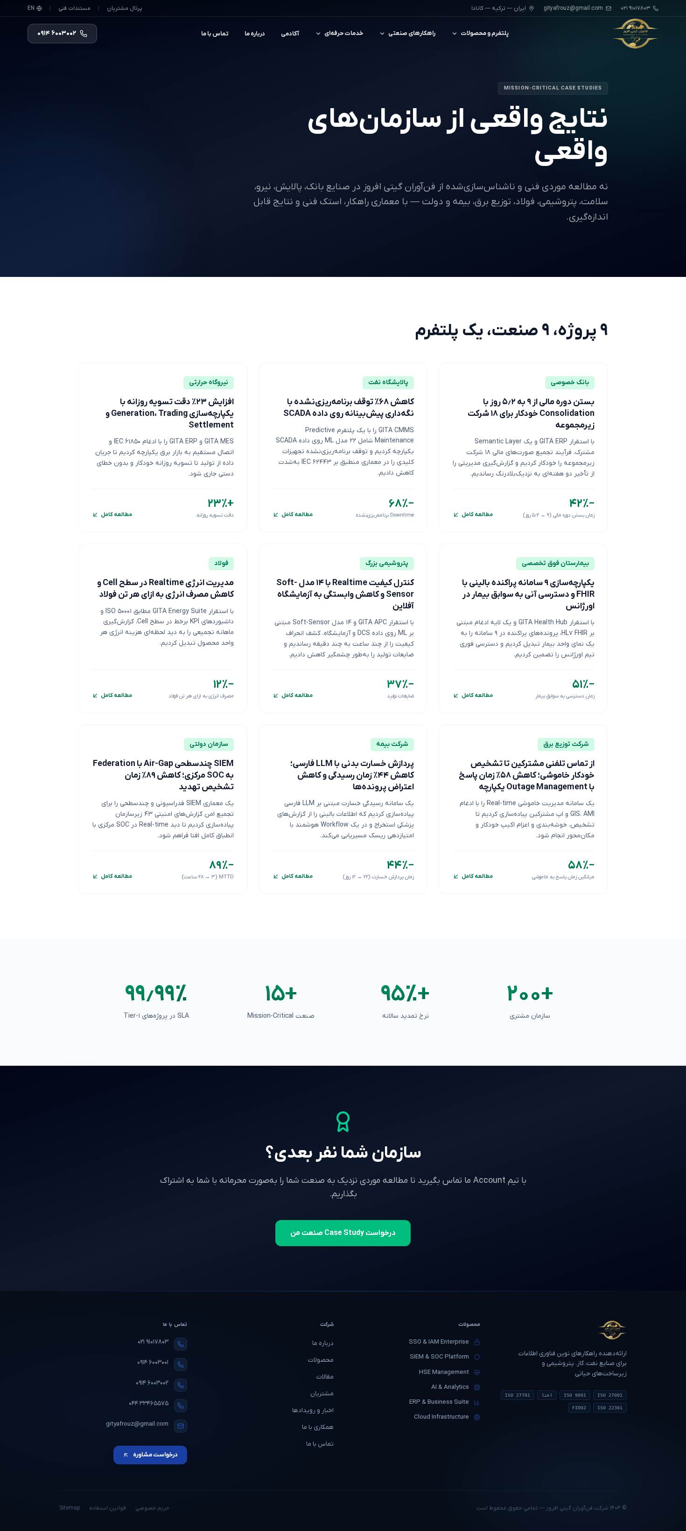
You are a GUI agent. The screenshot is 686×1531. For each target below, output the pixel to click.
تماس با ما (215, 34)
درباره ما (255, 34)
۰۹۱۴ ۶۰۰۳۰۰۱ (152, 1362)
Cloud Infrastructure (441, 1417)
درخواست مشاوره (155, 1455)
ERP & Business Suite (439, 1402)
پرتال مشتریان (124, 8)
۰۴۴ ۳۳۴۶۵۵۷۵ (148, 1403)
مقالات (325, 1377)
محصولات (321, 1360)
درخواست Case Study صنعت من (343, 1233)
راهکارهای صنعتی (411, 33)
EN (31, 8)
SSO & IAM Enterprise (439, 1342)
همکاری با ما (318, 1427)
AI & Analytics (450, 1387)
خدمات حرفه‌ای (343, 33)
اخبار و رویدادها (313, 1410)
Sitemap (69, 1508)
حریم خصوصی (152, 1508)
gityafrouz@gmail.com (573, 8)
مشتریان (322, 1394)
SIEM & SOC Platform (439, 1357)
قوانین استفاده (107, 1508)
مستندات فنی (74, 8)
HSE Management (444, 1372)
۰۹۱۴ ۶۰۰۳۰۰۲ (152, 1383)
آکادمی (290, 34)
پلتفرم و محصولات (485, 33)
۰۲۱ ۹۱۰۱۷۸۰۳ (153, 1342)
